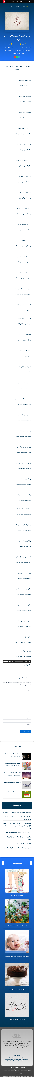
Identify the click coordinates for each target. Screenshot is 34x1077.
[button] (29, 1)
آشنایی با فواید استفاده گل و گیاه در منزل (17, 926)
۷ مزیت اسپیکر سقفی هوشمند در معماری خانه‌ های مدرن (17, 848)
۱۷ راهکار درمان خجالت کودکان (17, 895)
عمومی (27, 6)
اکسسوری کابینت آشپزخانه (12, 1061)
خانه (30, 6)
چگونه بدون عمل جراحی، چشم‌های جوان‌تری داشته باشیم (17, 812)
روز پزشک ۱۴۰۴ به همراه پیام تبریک (12, 782)
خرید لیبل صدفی (12, 1058)
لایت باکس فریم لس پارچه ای (21, 1059)
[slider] (5, 661)
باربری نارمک (23, 1061)
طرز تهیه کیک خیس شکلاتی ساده (17, 989)
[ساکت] (10, 662)
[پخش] (29, 662)
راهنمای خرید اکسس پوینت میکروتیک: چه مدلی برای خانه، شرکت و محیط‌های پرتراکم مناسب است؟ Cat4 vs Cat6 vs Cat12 (17, 826)
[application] (17, 661)
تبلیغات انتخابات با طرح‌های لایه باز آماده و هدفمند (18, 832)
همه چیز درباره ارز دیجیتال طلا (24, 843)
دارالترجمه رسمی (9, 1059)
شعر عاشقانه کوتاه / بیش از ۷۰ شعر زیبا (17, 1019)
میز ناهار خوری (21, 1058)
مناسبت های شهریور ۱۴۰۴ (14, 792)
